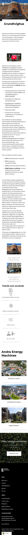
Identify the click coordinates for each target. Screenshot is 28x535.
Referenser (4, 480)
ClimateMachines (9, 103)
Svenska (6, 533)
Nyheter (4, 488)
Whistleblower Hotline (7, 509)
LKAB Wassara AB (11, 94)
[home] (6, 4)
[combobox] (7, 533)
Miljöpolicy (4, 504)
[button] (25, 4)
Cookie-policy (5, 501)
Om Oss (4, 491)
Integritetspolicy (6, 498)
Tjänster (4, 483)
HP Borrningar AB (9, 96)
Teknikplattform (6, 486)
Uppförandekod (6, 506)
